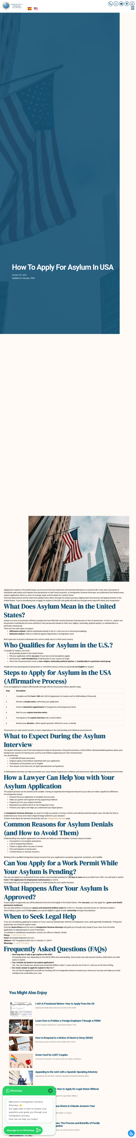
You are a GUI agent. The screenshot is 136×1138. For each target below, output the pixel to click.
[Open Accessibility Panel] (131, 1133)
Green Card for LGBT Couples (51, 1054)
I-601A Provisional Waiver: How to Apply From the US (64, 1003)
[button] (50, 1090)
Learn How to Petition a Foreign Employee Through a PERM (68, 1020)
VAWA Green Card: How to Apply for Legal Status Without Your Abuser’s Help (67, 1090)
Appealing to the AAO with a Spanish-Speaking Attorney (66, 1071)
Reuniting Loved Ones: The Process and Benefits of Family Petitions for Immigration (67, 1124)
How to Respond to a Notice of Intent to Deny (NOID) (64, 1037)
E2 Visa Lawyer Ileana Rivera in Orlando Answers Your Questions (65, 1107)
